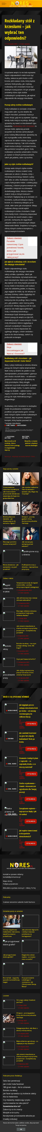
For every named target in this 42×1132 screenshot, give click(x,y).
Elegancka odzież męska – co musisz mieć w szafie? (28, 957)
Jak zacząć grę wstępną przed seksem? (27, 544)
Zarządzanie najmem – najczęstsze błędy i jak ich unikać (27, 811)
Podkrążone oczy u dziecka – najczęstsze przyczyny (30, 567)
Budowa (11, 738)
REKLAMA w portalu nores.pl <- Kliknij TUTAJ (19, 888)
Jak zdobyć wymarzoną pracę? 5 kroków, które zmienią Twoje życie (25, 673)
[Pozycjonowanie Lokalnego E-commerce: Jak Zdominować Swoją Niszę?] (30, 969)
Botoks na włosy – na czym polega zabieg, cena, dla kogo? (26, 646)
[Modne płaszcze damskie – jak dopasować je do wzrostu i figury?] (11, 508)
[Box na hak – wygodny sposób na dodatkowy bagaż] (11, 969)
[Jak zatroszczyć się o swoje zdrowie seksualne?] (9, 602)
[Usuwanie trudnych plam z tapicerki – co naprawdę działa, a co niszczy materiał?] (11, 761)
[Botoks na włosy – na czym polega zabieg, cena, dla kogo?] (9, 648)
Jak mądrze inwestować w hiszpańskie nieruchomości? (28, 833)
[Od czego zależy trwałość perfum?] (9, 1004)
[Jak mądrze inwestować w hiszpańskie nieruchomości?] (11, 834)
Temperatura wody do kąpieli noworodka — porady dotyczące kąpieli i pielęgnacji (27, 585)
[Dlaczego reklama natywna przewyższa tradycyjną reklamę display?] (9, 616)
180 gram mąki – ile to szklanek (16, 1087)
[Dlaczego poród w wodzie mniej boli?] (11, 533)
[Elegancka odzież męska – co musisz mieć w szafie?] (30, 946)
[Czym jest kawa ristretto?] (9, 662)
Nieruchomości (13, 710)
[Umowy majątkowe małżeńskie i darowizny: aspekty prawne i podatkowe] (11, 921)
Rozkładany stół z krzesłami (23, 126)
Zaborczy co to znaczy (12, 1109)
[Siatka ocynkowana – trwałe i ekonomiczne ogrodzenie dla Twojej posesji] (11, 787)
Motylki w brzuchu (11, 1112)
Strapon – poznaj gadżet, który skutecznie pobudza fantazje (26, 1015)
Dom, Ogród (10, 425)
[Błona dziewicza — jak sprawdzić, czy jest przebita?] (11, 556)
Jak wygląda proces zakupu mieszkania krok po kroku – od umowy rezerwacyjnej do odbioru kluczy (28, 711)
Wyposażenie (21, 425)
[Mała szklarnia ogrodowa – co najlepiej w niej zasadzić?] (9, 1045)
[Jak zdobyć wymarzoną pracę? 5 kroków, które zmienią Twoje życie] (9, 675)
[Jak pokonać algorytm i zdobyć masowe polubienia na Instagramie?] (30, 921)
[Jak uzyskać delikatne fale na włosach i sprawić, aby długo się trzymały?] (30, 478)
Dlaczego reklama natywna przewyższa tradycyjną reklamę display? (26, 613)
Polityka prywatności (10, 884)
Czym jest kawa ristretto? (26, 659)
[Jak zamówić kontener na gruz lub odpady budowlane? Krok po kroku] (11, 736)
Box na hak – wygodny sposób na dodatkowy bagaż (11, 980)
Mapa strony (7, 881)
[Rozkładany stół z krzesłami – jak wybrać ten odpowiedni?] (21, 57)
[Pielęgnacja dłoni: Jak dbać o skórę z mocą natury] (9, 1032)
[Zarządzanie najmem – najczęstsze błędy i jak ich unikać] (11, 812)
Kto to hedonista (10, 1096)
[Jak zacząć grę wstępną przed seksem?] (30, 533)
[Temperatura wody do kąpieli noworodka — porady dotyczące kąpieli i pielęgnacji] (9, 588)
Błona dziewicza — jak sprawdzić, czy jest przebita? (11, 567)
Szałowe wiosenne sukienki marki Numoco (19, 902)
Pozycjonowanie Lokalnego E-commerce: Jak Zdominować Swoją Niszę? (29, 982)
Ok (21, 1129)
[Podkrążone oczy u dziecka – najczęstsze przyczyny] (30, 556)
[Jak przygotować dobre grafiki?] (11, 946)
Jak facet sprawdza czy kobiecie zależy (19, 1093)
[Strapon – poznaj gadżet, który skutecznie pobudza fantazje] (30, 508)
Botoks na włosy (10, 1090)
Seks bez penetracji (11, 1080)
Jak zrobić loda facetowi (13, 1084)
